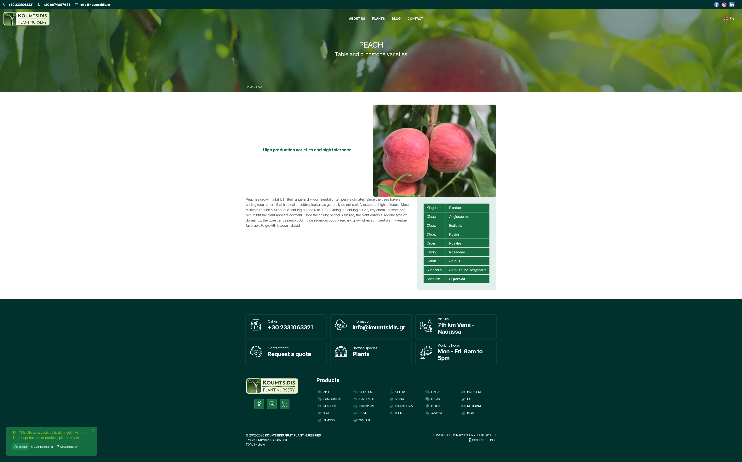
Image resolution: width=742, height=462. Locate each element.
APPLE (327, 391)
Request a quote (289, 353)
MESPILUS (329, 406)
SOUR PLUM (366, 406)
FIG (469, 399)
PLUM (398, 413)
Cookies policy (68, 446)
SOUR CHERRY (404, 406)
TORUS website (255, 444)
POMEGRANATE (333, 399)
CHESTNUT (366, 391)
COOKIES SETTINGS (483, 440)
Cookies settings (43, 446)
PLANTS (378, 18)
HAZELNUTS (367, 399)
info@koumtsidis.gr (95, 5)
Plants (361, 353)
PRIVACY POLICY (463, 435)
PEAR (470, 413)
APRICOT (437, 413)
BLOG (396, 18)
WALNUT (365, 420)
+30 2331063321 (21, 5)
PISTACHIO (474, 391)
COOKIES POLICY (486, 435)
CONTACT (415, 18)
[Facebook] (716, 4)
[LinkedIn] (732, 4)
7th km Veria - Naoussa (456, 328)
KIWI (326, 413)
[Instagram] (724, 4)
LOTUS (435, 391)
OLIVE (363, 413)
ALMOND (329, 420)
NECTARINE (474, 406)
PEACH (435, 406)
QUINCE (400, 399)
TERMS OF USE (442, 435)
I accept (22, 446)
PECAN (435, 399)
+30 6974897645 (56, 5)
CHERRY (400, 391)
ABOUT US (357, 18)
